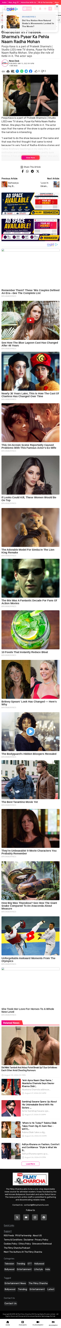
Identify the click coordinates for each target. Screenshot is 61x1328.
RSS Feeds (9, 1235)
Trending (21, 1263)
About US (37, 1235)
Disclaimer (29, 1239)
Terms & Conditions (13, 1239)
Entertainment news (15, 1283)
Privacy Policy (41, 1239)
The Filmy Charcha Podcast (17, 1248)
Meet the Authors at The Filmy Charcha (23, 1252)
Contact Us (11, 1303)
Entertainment (24, 1269)
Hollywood (39, 1263)
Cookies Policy (10, 1244)
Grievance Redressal (42, 1244)
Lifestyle (38, 1269)
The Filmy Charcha (38, 1283)
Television (9, 1263)
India (47, 1269)
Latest (50, 1289)
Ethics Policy (25, 1244)
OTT (30, 1263)
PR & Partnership (45, 2)
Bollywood (9, 1269)
